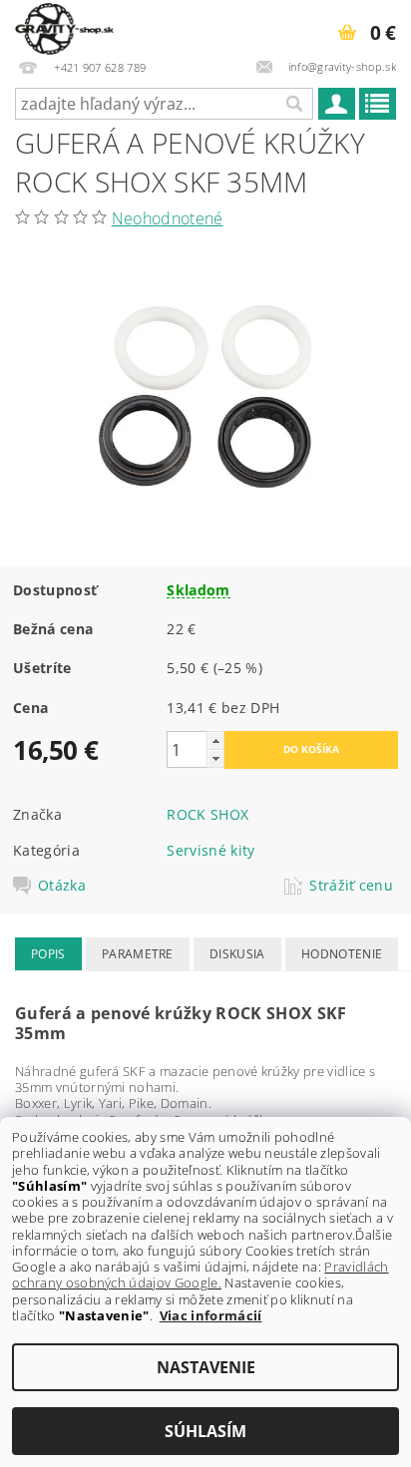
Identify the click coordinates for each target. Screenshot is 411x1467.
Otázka (62, 886)
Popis (48, 953)
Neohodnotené (167, 218)
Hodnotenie (341, 953)
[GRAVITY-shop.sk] (64, 26)
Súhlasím (205, 1431)
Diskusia (237, 953)
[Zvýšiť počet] (215, 740)
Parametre (138, 953)
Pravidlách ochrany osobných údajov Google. (200, 1274)
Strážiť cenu (351, 886)
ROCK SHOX (207, 814)
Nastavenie (206, 1367)
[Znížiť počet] (215, 758)
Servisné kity (210, 850)
